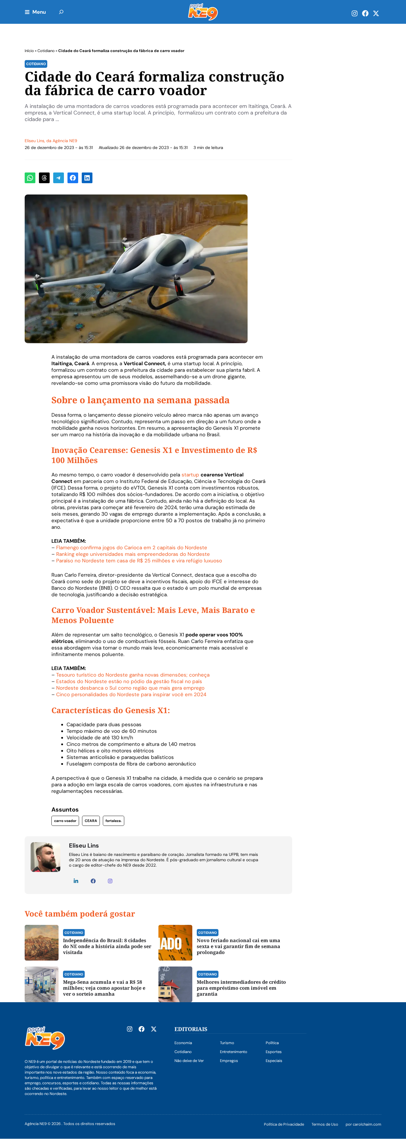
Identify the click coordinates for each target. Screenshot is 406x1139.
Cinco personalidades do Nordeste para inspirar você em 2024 (131, 694)
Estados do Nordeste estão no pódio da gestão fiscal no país (129, 681)
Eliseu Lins (34, 140)
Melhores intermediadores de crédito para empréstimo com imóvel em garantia (241, 988)
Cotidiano (46, 50)
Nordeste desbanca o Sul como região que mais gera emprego (130, 688)
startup (190, 474)
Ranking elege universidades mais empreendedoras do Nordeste (133, 554)
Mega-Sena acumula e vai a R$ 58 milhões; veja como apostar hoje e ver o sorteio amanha (104, 988)
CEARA (91, 820)
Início (29, 50)
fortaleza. (114, 820)
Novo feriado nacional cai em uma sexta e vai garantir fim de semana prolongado (238, 946)
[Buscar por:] (61, 12)
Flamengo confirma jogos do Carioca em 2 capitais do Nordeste (131, 547)
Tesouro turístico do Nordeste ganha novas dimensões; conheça (133, 675)
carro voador (65, 820)
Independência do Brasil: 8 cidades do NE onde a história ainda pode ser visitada (107, 946)
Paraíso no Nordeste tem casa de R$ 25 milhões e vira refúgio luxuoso (139, 560)
